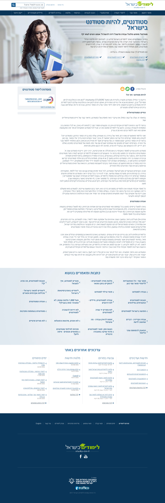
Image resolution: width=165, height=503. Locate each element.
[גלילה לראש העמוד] (163, 496)
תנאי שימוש (87, 423)
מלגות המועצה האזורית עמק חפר (67, 363)
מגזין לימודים (59, 423)
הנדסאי (77, 12)
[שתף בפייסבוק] (132, 89)
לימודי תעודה (119, 12)
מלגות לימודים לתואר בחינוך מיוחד (100, 363)
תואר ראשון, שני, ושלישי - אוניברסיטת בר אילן (31, 395)
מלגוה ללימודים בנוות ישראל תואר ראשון (100, 370)
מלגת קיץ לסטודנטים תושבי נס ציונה (66, 382)
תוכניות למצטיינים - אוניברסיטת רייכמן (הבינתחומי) (132, 364)
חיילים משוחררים (35, 12)
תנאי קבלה (99, 423)
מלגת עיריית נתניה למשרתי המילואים (66, 388)
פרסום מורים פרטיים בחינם (136, 374)
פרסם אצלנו (50, 5)
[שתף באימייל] (122, 89)
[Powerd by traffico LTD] (82, 488)
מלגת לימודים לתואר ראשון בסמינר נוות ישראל (100, 387)
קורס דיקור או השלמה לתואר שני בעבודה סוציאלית (100, 395)
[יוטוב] (86, 456)
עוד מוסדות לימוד (47, 107)
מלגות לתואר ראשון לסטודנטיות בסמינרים (101, 379)
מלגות (67, 12)
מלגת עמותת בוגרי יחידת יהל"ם (68, 369)
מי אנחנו (60, 5)
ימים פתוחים (110, 423)
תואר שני (133, 12)
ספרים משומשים (91, 57)
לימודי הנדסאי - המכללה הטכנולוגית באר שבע (32, 372)
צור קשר (48, 423)
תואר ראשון (146, 12)
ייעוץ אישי (18, 12)
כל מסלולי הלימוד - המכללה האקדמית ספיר (31, 364)
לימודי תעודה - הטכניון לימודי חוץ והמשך (33, 381)
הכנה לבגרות (90, 12)
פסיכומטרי (104, 12)
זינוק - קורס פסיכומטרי (33, 99)
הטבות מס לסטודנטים (138, 383)
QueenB (76, 375)
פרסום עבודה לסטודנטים (137, 378)
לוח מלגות (140, 59)
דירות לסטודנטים (115, 57)
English (38, 423)
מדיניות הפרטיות (73, 423)
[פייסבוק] (80, 456)
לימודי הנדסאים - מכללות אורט (34, 388)
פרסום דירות (141, 369)
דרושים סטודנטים (137, 57)
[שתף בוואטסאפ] (127, 89)
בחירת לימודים (55, 12)
